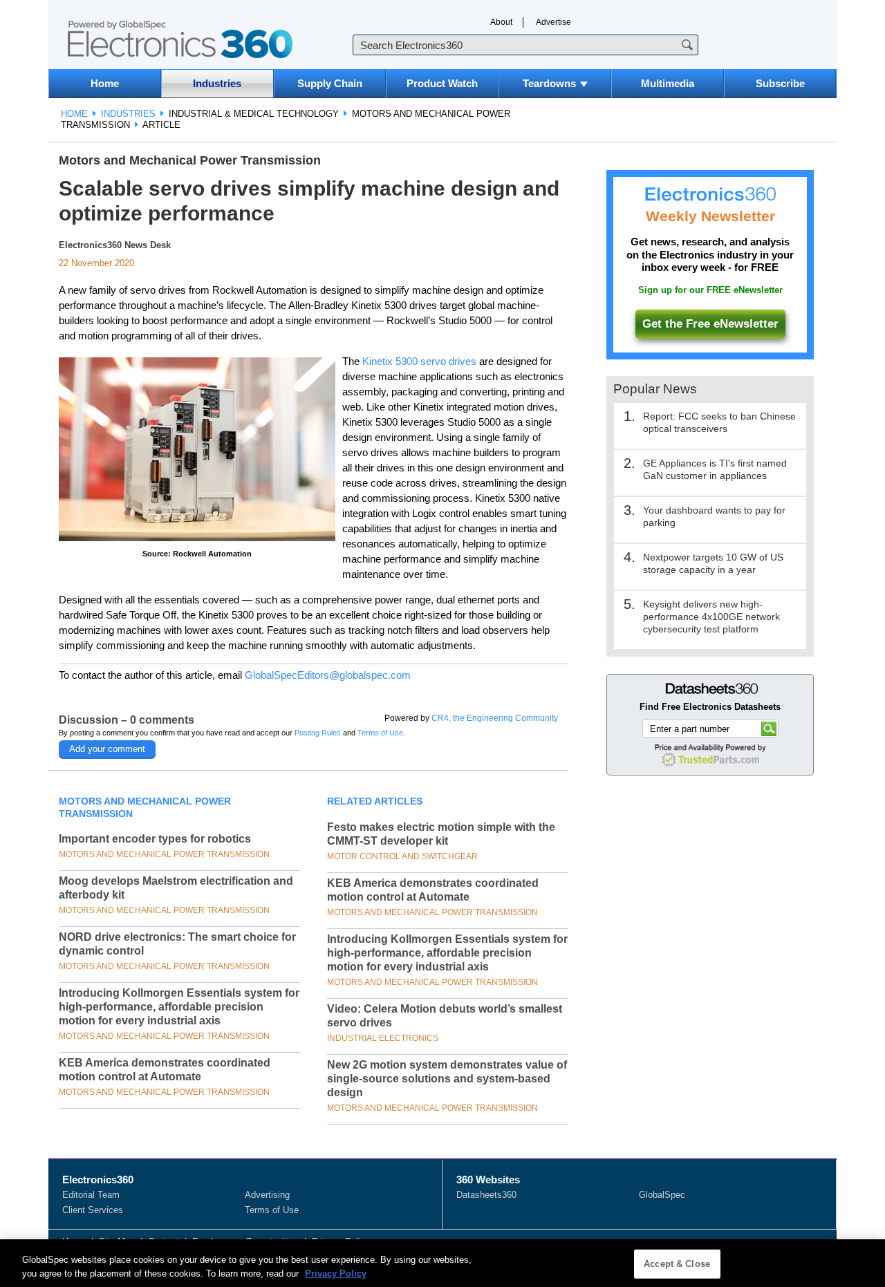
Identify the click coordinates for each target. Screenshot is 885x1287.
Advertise (553, 22)
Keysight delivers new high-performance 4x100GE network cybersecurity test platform (711, 617)
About (501, 22)
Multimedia (667, 83)
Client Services (92, 1210)
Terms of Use (380, 733)
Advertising (267, 1195)
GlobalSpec (662, 1195)
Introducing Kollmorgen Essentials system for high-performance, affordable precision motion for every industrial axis (179, 1006)
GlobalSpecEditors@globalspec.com (328, 675)
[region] (442, 1263)
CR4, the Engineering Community (494, 718)
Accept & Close (677, 1264)
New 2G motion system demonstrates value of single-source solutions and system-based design (447, 1078)
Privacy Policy (335, 1273)
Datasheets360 (486, 1195)
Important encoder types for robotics (155, 839)
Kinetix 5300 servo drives (419, 361)
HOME (74, 114)
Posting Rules (318, 733)
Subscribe (780, 83)
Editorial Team (91, 1195)
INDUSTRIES (128, 114)
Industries (217, 83)
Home (105, 83)
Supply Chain (329, 83)
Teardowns (549, 83)
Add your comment (107, 749)
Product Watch (442, 83)
